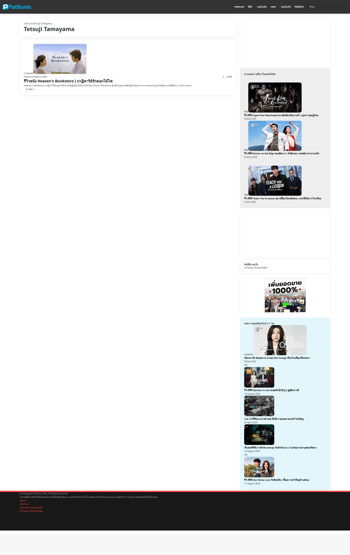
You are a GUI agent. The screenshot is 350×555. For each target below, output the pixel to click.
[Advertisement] (264, 42)
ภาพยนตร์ (239, 7)
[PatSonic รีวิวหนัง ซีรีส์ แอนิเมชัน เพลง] (17, 7)
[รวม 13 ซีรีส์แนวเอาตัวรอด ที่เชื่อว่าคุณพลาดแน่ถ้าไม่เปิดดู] (259, 415)
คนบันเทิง (286, 7)
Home (23, 500)
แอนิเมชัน (262, 7)
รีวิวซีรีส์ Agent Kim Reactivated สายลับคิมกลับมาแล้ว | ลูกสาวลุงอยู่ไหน (281, 115)
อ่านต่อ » (30, 89)
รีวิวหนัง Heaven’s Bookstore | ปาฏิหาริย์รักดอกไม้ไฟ (68, 81)
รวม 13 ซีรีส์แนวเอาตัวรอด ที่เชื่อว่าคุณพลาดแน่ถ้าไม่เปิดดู (274, 419)
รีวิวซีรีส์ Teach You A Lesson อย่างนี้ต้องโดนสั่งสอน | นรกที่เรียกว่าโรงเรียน (282, 198)
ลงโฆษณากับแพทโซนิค (255, 267)
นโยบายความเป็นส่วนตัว (31, 507)
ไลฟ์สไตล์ (299, 7)
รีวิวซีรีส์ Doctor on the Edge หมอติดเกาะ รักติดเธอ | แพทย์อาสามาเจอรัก (281, 153)
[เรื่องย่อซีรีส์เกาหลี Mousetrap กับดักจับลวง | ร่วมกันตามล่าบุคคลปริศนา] (259, 444)
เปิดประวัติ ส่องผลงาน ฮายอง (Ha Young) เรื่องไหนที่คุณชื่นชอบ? (277, 358)
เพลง (273, 7)
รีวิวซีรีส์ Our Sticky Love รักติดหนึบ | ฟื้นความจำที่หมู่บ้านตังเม (276, 480)
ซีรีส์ (250, 7)
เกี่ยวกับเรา (25, 504)
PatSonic (28, 77)
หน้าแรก (28, 23)
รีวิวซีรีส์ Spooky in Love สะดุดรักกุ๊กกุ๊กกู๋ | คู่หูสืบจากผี (271, 390)
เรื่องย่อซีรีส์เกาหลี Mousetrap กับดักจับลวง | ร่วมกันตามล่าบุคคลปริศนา (280, 447)
